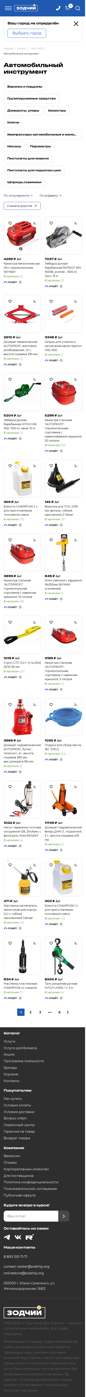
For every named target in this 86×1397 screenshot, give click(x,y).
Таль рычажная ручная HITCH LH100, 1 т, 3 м (61, 985)
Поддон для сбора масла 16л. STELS (63, 747)
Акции (9, 1054)
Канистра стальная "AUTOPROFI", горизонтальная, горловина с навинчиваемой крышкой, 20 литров (63, 430)
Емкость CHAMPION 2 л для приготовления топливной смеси (21, 510)
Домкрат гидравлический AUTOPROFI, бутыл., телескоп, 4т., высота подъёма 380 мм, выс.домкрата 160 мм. (22, 753)
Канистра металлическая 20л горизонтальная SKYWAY (22, 267)
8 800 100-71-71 (15, 1257)
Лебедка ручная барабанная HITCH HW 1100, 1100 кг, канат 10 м (20, 424)
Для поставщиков (19, 1176)
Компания (14, 1148)
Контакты (11, 1081)
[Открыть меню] (7, 8)
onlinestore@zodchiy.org (24, 1273)
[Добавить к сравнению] (35, 223)
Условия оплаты (17, 1105)
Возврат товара (17, 1138)
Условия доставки (19, 1112)
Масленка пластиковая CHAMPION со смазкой (20, 985)
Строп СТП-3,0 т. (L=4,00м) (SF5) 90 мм (22, 665)
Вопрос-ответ (15, 1118)
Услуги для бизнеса (20, 1048)
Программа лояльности (24, 1061)
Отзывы (10, 1162)
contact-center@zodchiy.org (27, 1266)
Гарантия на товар (19, 1131)
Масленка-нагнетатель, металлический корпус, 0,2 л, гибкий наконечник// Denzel (21, 912)
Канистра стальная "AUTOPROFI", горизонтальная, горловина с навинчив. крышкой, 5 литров (61, 671)
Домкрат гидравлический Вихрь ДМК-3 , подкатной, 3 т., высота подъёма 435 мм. (63, 833)
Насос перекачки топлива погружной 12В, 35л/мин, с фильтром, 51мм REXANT (22, 831)
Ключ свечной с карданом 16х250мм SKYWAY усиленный (63, 584)
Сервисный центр (19, 1125)
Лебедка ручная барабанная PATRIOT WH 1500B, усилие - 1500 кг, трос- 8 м (63, 270)
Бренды (10, 1068)
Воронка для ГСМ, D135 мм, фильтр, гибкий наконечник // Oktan (61, 510)
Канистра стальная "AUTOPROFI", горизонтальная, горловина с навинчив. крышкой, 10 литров (20, 588)
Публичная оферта (20, 1195)
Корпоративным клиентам (26, 1169)
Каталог (12, 1033)
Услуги (9, 1041)
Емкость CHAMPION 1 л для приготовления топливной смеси (61, 910)
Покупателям (17, 1090)
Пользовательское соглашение (30, 1189)
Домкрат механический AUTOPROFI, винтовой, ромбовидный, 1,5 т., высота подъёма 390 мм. (21, 348)
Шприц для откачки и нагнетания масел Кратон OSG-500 (63, 346)
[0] (67, 8)
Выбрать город (26, 33)
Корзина (11, 1074)
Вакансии (12, 1156)
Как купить (13, 1099)
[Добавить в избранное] (10, 223)
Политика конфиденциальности (31, 1182)
